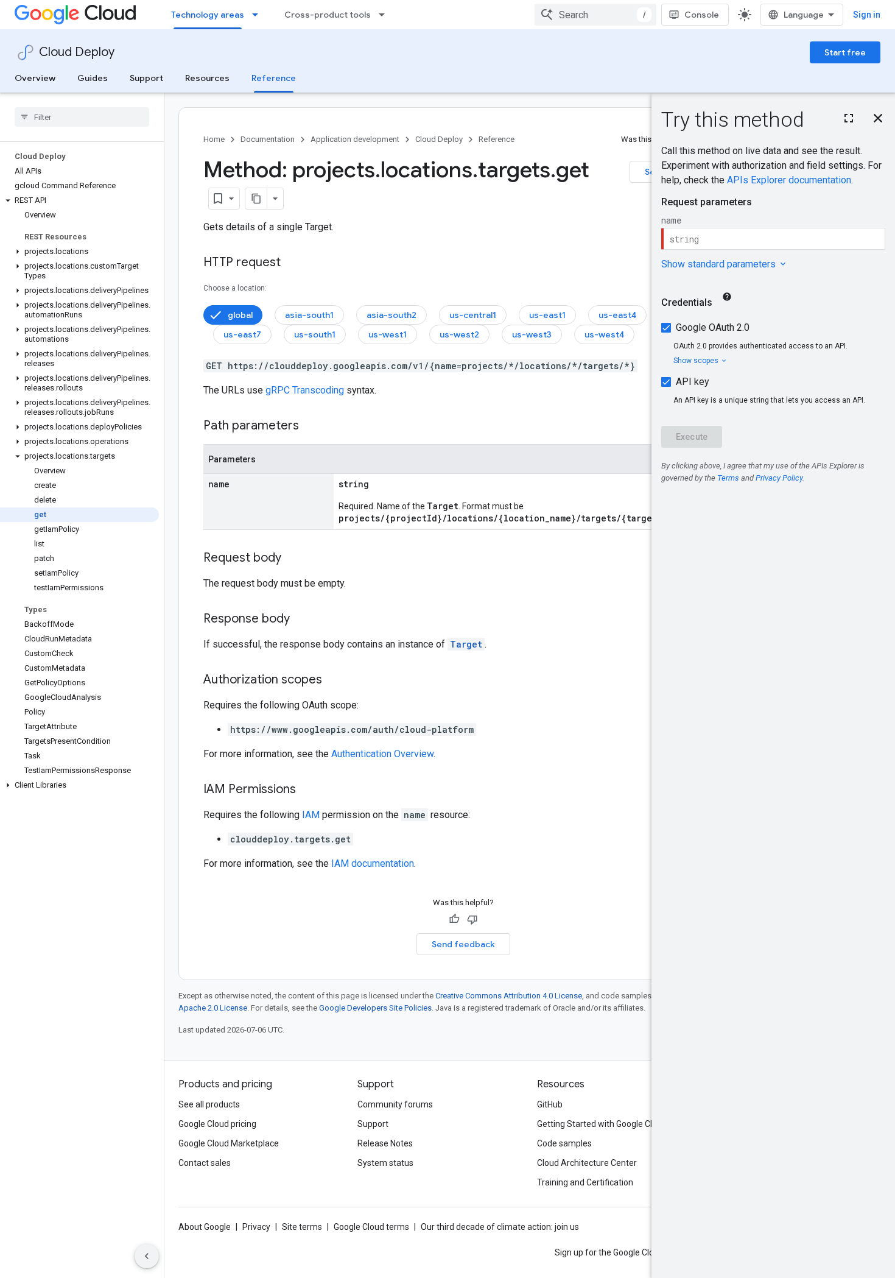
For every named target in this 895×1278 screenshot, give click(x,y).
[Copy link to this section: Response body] (302, 619)
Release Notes (385, 1143)
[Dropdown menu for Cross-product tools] (385, 14)
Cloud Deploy (76, 52)
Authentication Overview (382, 754)
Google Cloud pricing (217, 1124)
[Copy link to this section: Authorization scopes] (334, 680)
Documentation (267, 139)
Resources (207, 77)
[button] (79, 200)
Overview (35, 77)
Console (701, 14)
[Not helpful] (472, 919)
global (240, 314)
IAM (311, 815)
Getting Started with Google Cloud (602, 1124)
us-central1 (472, 314)
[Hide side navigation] (147, 1256)
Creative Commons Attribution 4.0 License (508, 995)
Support (146, 77)
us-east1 (547, 314)
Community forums (395, 1104)
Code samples (564, 1143)
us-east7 (242, 334)
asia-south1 (309, 314)
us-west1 (387, 334)
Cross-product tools (327, 14)
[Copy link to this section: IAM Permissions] (308, 790)
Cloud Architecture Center (587, 1163)
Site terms (302, 1227)
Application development (355, 139)
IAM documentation (372, 863)
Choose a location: (235, 288)
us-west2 (459, 334)
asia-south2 (391, 314)
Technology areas (207, 14)
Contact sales (204, 1163)
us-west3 (532, 334)
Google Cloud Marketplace (228, 1143)
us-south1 (314, 334)
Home (214, 139)
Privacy (256, 1227)
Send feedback (463, 944)
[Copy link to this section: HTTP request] (293, 263)
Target (466, 644)
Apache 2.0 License (212, 1007)
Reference (273, 77)
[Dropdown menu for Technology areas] (258, 14)
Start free (845, 52)
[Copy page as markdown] (256, 198)
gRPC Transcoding (304, 390)
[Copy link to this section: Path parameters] (311, 426)
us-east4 (617, 314)
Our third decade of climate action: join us (500, 1227)
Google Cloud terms (371, 1227)
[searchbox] (82, 117)
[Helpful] (454, 919)
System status (385, 1163)
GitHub (550, 1104)
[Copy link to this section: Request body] (293, 558)
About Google (204, 1227)
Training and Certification (585, 1182)
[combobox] (595, 15)
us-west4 (604, 334)
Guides (92, 77)
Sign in (866, 14)
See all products (209, 1104)
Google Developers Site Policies (375, 1007)
